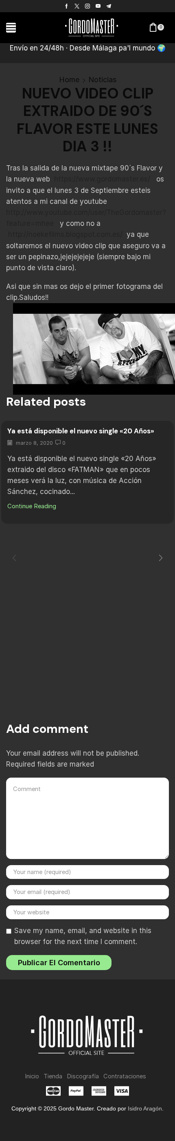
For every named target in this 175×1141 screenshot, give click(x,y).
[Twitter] (76, 6)
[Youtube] (98, 6)
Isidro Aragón (145, 1108)
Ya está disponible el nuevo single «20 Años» (80, 430)
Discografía (83, 1076)
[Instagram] (87, 6)
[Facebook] (66, 6)
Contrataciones (124, 1076)
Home (69, 79)
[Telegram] (108, 6)
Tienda (53, 1076)
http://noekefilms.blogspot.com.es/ (65, 234)
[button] (11, 28)
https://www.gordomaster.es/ (102, 179)
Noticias (102, 79)
